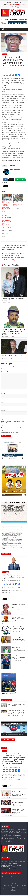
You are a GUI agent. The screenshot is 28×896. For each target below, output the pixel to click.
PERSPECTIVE (6, 572)
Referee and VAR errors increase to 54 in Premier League (18, 802)
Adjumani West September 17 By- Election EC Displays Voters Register (16, 5)
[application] (14, 729)
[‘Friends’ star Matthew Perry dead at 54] (14, 340)
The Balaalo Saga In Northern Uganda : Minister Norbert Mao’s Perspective (19, 649)
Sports (4, 751)
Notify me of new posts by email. (10, 432)
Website (3, 410)
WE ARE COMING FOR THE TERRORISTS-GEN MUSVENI (17, 203)
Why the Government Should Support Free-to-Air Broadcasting (18, 657)
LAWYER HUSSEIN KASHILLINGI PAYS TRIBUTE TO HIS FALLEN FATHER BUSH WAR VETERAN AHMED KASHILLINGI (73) (13, 332)
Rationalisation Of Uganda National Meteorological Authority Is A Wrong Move (18, 628)
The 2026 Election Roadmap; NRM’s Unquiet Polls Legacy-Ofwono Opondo (18, 619)
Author (4, 165)
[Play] (3, 734)
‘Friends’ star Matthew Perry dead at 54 (13, 356)
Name (3, 393)
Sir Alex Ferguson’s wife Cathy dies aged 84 (13, 299)
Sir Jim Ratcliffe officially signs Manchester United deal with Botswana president (18, 811)
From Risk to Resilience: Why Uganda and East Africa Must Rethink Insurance (13, 577)
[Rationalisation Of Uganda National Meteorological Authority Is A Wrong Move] (6, 626)
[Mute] (22, 734)
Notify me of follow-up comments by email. (13, 428)
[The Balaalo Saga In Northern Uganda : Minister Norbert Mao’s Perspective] (6, 647)
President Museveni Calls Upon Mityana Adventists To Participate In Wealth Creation (6, 204)
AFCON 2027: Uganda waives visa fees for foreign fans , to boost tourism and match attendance (18, 793)
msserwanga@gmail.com (10, 868)
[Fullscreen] (25, 734)
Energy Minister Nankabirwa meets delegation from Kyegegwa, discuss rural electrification (14, 248)
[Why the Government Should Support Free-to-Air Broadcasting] (6, 655)
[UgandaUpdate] (6, 170)
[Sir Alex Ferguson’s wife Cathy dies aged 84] (14, 268)
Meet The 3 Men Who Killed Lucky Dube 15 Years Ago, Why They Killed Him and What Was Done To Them (16, 713)
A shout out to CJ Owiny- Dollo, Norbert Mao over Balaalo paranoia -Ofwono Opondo (18, 640)
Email (3, 402)
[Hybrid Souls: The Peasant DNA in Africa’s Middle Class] (6, 604)
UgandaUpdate (14, 68)
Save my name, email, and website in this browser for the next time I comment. (12, 422)
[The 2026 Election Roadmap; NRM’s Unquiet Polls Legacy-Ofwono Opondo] (6, 616)
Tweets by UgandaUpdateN (8, 743)
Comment (4, 372)
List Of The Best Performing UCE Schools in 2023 (16, 705)
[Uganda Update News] (3, 29)
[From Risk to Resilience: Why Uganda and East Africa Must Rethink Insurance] (14, 557)
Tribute (4, 54)
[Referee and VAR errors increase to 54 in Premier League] (6, 800)
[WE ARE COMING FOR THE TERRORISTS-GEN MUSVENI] (18, 197)
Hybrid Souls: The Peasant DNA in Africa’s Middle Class (18, 606)
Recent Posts (11, 165)
